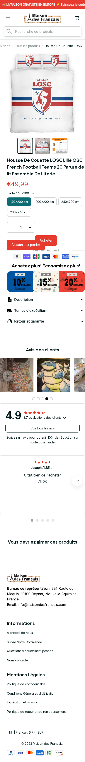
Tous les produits (27, 46)
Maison (5, 46)
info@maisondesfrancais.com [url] (42, 604)
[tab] (33, 399)
